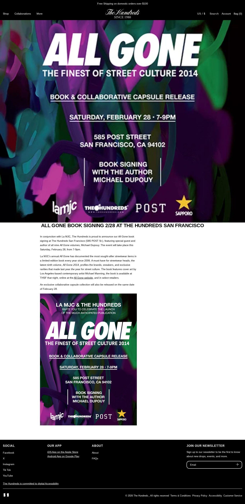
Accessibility (215, 495)
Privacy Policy (199, 495)
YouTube (8, 475)
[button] (238, 13)
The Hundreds (141, 495)
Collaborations (23, 13)
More (40, 13)
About (95, 452)
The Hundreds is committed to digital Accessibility (31, 483)
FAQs (95, 458)
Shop (6, 13)
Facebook (8, 452)
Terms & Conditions (180, 495)
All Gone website (83, 277)
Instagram (8, 464)
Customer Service (232, 495)
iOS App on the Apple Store (62, 452)
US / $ (201, 13)
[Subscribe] (237, 464)
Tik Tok (7, 469)
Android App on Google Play (63, 456)
